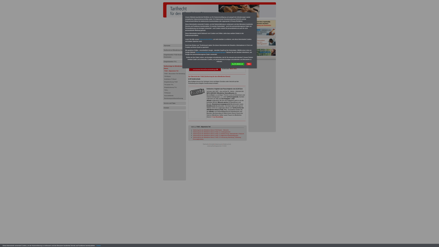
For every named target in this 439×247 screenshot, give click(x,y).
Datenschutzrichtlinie (206, 39)
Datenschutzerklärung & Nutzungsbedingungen (211, 52)
